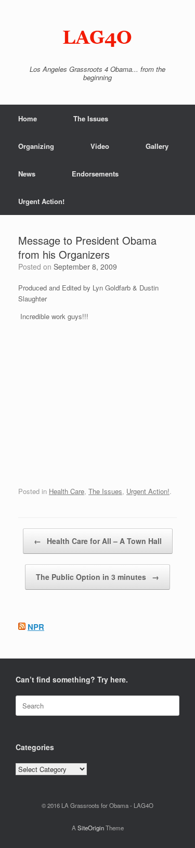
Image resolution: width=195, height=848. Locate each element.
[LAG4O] (97, 36)
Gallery (157, 146)
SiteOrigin (90, 828)
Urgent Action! (41, 201)
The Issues (90, 118)
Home (27, 118)
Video (99, 146)
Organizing (36, 146)
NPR (36, 626)
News (26, 174)
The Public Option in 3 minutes (97, 577)
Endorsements (95, 174)
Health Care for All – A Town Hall (98, 541)
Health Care (66, 491)
